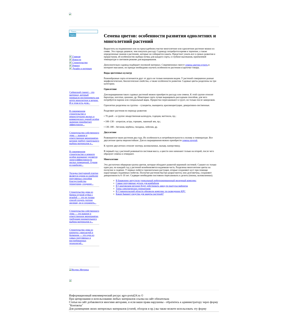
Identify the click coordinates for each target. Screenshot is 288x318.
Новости (76, 59)
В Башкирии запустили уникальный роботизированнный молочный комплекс (156, 180)
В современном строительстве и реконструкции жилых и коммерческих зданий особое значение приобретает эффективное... (84, 118)
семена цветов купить (196, 65)
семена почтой (189, 140)
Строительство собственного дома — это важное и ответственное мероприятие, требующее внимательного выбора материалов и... (84, 216)
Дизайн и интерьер (82, 68)
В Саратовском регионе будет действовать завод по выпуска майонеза (152, 186)
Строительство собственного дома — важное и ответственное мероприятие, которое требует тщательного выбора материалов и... (84, 138)
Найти (72, 35)
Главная (76, 56)
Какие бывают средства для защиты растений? (140, 194)
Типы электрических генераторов (133, 188)
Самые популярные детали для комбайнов (137, 183)
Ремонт (76, 65)
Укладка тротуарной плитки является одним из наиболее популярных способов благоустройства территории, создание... (83, 178)
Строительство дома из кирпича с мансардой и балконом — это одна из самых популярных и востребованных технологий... (81, 237)
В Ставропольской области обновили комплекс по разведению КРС (151, 191)
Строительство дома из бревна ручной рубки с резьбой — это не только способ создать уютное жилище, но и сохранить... (82, 197)
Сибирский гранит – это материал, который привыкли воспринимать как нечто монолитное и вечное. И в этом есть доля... (84, 97)
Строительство (80, 62)
